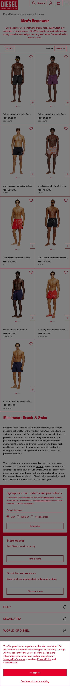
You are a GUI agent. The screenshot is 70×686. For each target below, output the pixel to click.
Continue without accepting (35, 681)
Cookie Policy (10, 662)
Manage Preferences (14, 659)
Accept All (35, 672)
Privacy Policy (44, 659)
